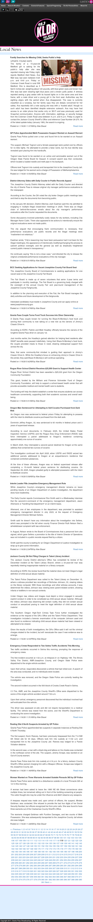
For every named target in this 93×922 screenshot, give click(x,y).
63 (33, 834)
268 (50, 862)
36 (33, 832)
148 (27, 846)
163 (12, 848)
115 (46, 840)
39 (41, 832)
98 (55, 837)
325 (50, 871)
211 (50, 854)
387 (69, 879)
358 (31, 876)
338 (27, 873)
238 (80, 857)
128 (24, 843)
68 (46, 834)
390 (80, 879)
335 (16, 873)
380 (42, 879)
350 (72, 873)
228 (42, 857)
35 (30, 832)
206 (31, 854)
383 (54, 879)
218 (76, 854)
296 (12, 868)
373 (16, 879)
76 (68, 834)
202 (16, 854)
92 (39, 837)
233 (61, 857)
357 (27, 876)
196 (65, 851)
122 (72, 840)
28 (12, 832)
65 (38, 834)
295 (80, 865)
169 (35, 848)
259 (16, 862)
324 (46, 871)
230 (50, 857)
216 (69, 854)
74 (62, 834)
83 (15, 837)
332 (76, 871)
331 (72, 871)
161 (76, 846)
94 (44, 837)
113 (39, 840)
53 (78, 832)
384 (57, 879)
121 (69, 840)
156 (57, 846)
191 (46, 851)
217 (72, 854)
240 (16, 860)
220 (12, 857)
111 (31, 840)
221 (16, 857)
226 (35, 857)
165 (20, 848)
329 (65, 871)
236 (72, 857)
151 (39, 846)
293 (72, 865)
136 (54, 843)
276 (80, 862)
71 (54, 834)
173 (50, 848)
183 (16, 851)
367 (65, 876)
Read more (78, 126)
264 (35, 862)
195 (61, 851)
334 (12, 873)
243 (27, 860)
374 (20, 879)
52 (76, 832)
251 (57, 860)
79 (76, 834)
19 (60, 829)
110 (27, 840)
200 (80, 851)
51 (73, 832)
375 (24, 879)
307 (54, 868)
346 (57, 873)
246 (39, 860)
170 (39, 848)
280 (24, 865)
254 (69, 860)
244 (31, 860)
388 (72, 879)
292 (69, 865)
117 (54, 840)
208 (39, 854)
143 (80, 843)
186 (27, 851)
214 (61, 854)
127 (20, 843)
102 (68, 837)
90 (34, 837)
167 (27, 848)
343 (46, 873)
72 (57, 834)
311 (69, 868)
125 (12, 843)
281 (27, 865)
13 (44, 829)
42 (49, 832)
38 (38, 832)
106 (12, 840)
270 (57, 862)
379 (39, 879)
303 (39, 868)
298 (20, 868)
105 (79, 837)
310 (65, 868)
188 (35, 851)
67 (44, 834)
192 (50, 851)
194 (57, 851)
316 (16, 871)
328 (61, 871)
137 (57, 843)
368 (69, 876)
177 (65, 848)
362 (46, 876)
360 (39, 876)
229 (46, 857)
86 (23, 837)
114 (42, 840)
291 (65, 865)
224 (27, 857)
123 (76, 840)
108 (20, 840)
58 (20, 834)
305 (46, 868)
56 (14, 834)
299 (24, 868)
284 (39, 865)
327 (57, 871)
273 (69, 862)
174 (54, 848)
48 (65, 832)
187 (31, 851)
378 (35, 879)
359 (35, 876)
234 (65, 857)
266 (42, 862)
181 (80, 848)
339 (31, 873)
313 (76, 868)
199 (76, 851)
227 (39, 857)
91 (36, 837)
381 (46, 879)
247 (42, 860)
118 (57, 840)
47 (62, 832)
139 (65, 843)
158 (65, 846)
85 (20, 837)
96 (50, 837)
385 (61, 879)
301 (31, 868)
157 (61, 846)
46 (60, 832)
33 (25, 832)
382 (50, 879)
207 (35, 854)
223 (24, 857)
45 (57, 832)
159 (69, 846)
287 (50, 865)
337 (24, 873)
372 (12, 879)
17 (55, 829)
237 (76, 857)
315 (12, 871)
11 (39, 829)
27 (82, 829)
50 (70, 832)
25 (76, 829)
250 (54, 860)
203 (20, 854)
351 (76, 873)
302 (35, 868)
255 (72, 860)
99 (58, 837)
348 (65, 873)
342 (42, 873)
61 (28, 834)
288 (54, 865)
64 (36, 834)
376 (27, 879)
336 (20, 873)
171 (42, 848)
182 (12, 851)
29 (14, 832)
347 (61, 873)
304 (42, 868)
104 (76, 837)
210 (46, 854)
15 (50, 829)
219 (80, 854)
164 (16, 848)
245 (35, 860)
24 (74, 829)
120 (65, 840)
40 (44, 832)
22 (68, 829)
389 (76, 879)
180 (76, 848)
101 (64, 837)
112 (35, 840)
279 (20, 865)
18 (58, 829)
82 (13, 837)
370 (76, 876)
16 (52, 829)
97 (52, 837)
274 (72, 862)
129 (27, 843)
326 (54, 871)
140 (69, 843)
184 (20, 851)
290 (61, 865)
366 (61, 876)
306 (50, 868)
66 (41, 834)
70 (52, 834)
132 (39, 843)
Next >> (48, 882)
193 (54, 851)
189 (39, 851)
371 (80, 876)
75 (65, 834)
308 (57, 868)
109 (24, 840)
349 (69, 873)
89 (31, 837)
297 (16, 868)
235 (69, 857)
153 (46, 846)
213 (57, 854)
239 (12, 860)
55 (12, 834)
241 (20, 860)
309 (61, 868)
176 (61, 848)
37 (36, 832)
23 (71, 829)
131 (35, 843)
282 (31, 865)
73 (60, 834)
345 (54, 873)
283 (35, 865)
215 (65, 854)
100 (61, 837)
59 (22, 834)
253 (65, 860)
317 (20, 871)
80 (78, 834)
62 (30, 834)
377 (31, 879)
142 (76, 843)
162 (80, 846)
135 (50, 843)
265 (39, 862)
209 (42, 854)
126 (16, 843)
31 (20, 832)
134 (46, 843)
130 (31, 843)
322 (39, 871)
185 (24, 851)
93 (42, 837)
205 (27, 854)
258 (12, 862)
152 (42, 846)
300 (27, 868)
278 (16, 865)
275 (76, 862)
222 (20, 857)
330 (69, 871)
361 (42, 876)
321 (35, 871)
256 (76, 860)
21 (66, 829)
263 (31, 862)
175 (57, 848)
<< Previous (15, 829)
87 (26, 837)
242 (24, 860)
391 (43, 882)
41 (46, 832)
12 (42, 829)
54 (81, 832)
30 (17, 832)
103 (72, 837)
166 (24, 848)
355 (20, 876)
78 (73, 834)
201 (12, 854)
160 (72, 846)
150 (35, 846)
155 (54, 846)
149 (31, 846)
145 (16, 846)
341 (39, 873)
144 (12, 846)
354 (16, 876)
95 (47, 837)
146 (20, 846)
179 (72, 848)
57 (17, 834)
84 (18, 837)
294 (76, 865)
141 (72, 843)
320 (31, 871)
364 (54, 876)
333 (80, 871)
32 (22, 832)
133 (42, 843)
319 (27, 871)
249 (50, 860)
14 (47, 829)
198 (72, 851)
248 (46, 860)
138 (61, 843)
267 (46, 862)
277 (12, 865)
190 (42, 851)
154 (50, 846)
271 (61, 862)
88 (28, 837)
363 (50, 876)
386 (65, 879)
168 (31, 848)
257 (80, 860)
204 (24, 854)
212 (54, 854)
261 (24, 862)
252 (61, 860)
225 (31, 857)
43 (52, 832)
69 (49, 834)
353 (12, 876)
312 (72, 868)
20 (63, 829)
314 (80, 868)
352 (80, 873)
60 (25, 834)
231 (54, 857)
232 (57, 857)
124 (80, 840)
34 (28, 832)
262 (27, 862)
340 (35, 873)
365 (57, 876)
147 (24, 846)
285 (42, 865)
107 (16, 840)
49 (68, 832)
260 (20, 862)
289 (57, 865)
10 (36, 829)
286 (46, 865)
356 (24, 876)
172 (46, 848)
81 (81, 834)
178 (69, 848)
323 (42, 871)
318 (24, 871)
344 (50, 873)
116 (50, 840)
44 (54, 832)
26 (79, 829)
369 (72, 876)
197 (69, 851)
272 (65, 862)
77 (70, 834)
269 (54, 862)
